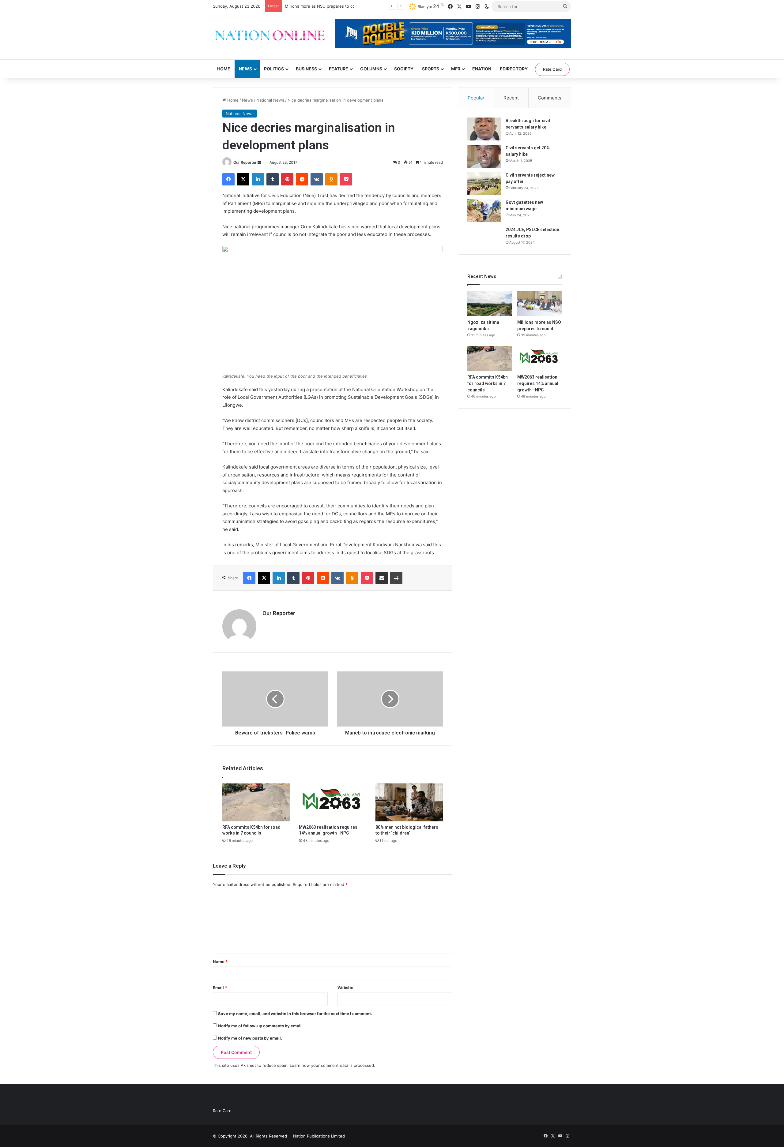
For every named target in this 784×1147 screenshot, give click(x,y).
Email (220, 987)
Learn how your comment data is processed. (332, 1065)
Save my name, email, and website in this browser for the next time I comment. (295, 1013)
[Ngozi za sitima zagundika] (489, 303)
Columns (371, 68)
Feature (338, 68)
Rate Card (552, 69)
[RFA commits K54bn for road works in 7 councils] (256, 802)
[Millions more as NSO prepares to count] (539, 303)
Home (223, 68)
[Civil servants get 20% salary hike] (484, 156)
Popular (476, 98)
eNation (481, 68)
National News (270, 100)
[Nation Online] (269, 36)
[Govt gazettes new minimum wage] (484, 210)
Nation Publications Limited (319, 1136)
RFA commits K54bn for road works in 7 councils (487, 383)
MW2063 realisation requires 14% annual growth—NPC (537, 383)
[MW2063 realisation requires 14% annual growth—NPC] (332, 802)
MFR (455, 68)
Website (345, 987)
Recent (511, 98)
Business (306, 68)
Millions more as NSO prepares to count (323, 6)
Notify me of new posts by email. (250, 1038)
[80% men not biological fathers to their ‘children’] (409, 802)
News (245, 68)
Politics (274, 68)
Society (403, 68)
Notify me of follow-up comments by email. (260, 1025)
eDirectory (514, 68)
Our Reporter (245, 162)
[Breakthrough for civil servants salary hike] (484, 129)
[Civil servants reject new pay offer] (484, 183)
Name (220, 961)
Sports (430, 68)
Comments (549, 98)
